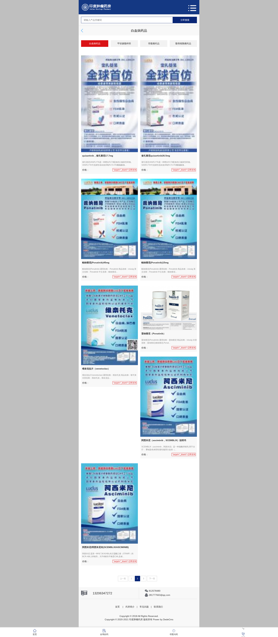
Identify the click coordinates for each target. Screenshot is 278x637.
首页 (117, 606)
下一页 (152, 578)
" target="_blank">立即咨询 (124, 170)
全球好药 (104, 634)
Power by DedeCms (163, 619)
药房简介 (129, 606)
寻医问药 (174, 634)
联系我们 (158, 606)
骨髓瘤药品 (153, 43)
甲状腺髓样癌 (124, 43)
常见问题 (144, 606)
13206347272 (102, 593)
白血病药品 (94, 43)
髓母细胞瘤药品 (183, 43)
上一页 (123, 578)
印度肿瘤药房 (136, 619)
